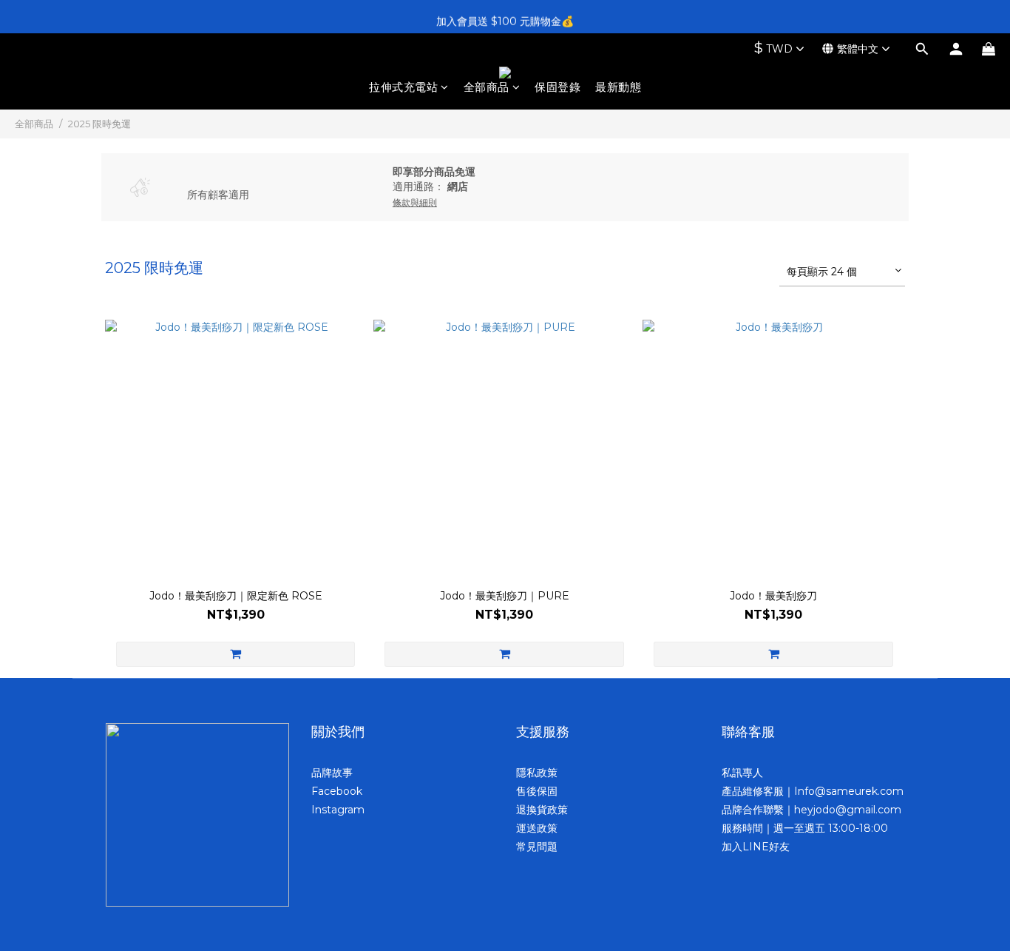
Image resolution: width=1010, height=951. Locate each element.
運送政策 (536, 828)
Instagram (338, 809)
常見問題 (536, 846)
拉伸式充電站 (403, 87)
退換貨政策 (542, 809)
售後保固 (536, 791)
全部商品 (486, 87)
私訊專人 (742, 772)
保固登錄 (557, 87)
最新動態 (618, 87)
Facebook (336, 791)
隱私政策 (536, 772)
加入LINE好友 (756, 846)
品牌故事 (332, 772)
